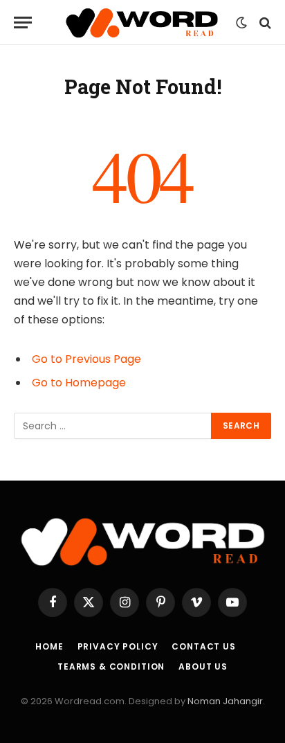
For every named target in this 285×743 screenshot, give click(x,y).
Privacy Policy (117, 646)
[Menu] (23, 22)
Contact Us (203, 646)
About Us (203, 666)
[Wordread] (142, 22)
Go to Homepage (79, 383)
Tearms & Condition (111, 666)
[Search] (264, 22)
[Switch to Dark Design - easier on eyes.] (241, 23)
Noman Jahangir (225, 701)
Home (49, 646)
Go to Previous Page (86, 359)
